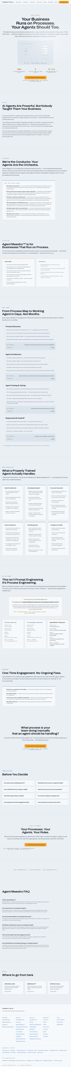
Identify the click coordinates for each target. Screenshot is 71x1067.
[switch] (56, 2)
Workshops (18, 1036)
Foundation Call (33, 1019)
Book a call (64, 2)
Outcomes (18, 2)
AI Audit (31, 1022)
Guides (44, 1024)
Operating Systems (20, 1034)
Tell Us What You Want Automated (36, 77)
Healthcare (12, 1050)
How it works (46, 1026)
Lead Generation (6, 1019)
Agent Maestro (33, 1026)
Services (32, 2)
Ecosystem (50, 2)
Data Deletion (60, 1024)
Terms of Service (60, 1019)
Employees (4, 1024)
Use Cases (45, 1034)
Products (25, 2)
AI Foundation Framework (22, 1026)
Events (44, 1031)
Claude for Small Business (35, 1024)
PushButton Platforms (48, 1060)
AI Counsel (18, 1022)
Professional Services (21, 1050)
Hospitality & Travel (54, 1050)
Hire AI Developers (34, 1034)
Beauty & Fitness (63, 1050)
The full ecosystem (58, 1060)
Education (13, 1052)
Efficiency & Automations (8, 1026)
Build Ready (32, 1029)
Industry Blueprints (20, 1019)
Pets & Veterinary (6, 1052)
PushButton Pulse (20, 1029)
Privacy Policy (60, 1022)
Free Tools (39, 2)
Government (40, 1052)
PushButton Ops (38, 1060)
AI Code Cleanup (33, 1031)
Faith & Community (31, 1052)
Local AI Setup (19, 1031)
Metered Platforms (20, 1024)
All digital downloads (20, 1041)
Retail (35, 1050)
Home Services (5, 1050)
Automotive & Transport (43, 1050)
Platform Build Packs (20, 1038)
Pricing (44, 2)
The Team (45, 1029)
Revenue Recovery (6, 1022)
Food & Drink (30, 1050)
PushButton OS (30, 1060)
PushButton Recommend (35, 1038)
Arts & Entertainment (21, 1052)
